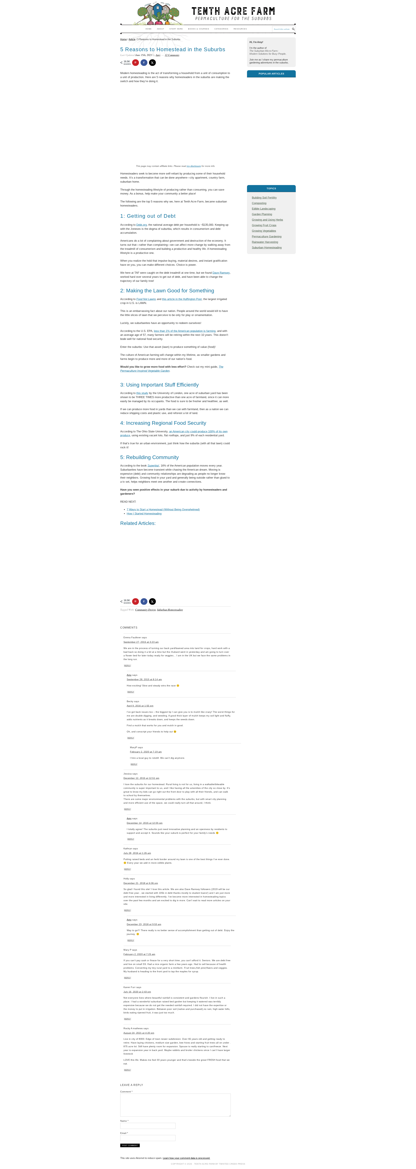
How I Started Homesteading (144, 513)
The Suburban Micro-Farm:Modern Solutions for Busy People (267, 52)
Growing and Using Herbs (267, 219)
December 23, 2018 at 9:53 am (144, 924)
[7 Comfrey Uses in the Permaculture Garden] (271, 163)
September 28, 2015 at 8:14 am (144, 679)
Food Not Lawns (146, 299)
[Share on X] (152, 62)
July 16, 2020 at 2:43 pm (137, 991)
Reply (127, 666)
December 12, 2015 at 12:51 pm (141, 778)
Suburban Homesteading (170, 609)
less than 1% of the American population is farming (184, 331)
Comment (126, 1091)
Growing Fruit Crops (264, 225)
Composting (259, 203)
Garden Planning (262, 214)
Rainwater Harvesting (265, 242)
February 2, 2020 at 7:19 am (146, 751)
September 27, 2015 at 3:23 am (141, 642)
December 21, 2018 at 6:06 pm (141, 883)
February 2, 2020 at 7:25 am (139, 954)
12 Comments (172, 55)
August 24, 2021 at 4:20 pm (139, 1033)
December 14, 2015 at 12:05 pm (145, 823)
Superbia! (153, 465)
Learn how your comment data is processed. (186, 1158)
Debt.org (141, 224)
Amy (129, 675)
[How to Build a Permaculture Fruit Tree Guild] (271, 129)
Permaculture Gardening (266, 236)
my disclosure (194, 166)
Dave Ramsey (221, 272)
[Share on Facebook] (144, 62)
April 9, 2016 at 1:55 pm (140, 705)
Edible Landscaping (263, 208)
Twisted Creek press (232, 1164)
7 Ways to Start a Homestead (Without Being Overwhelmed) (163, 509)
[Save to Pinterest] (135, 62)
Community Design (145, 609)
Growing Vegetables (264, 230)
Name (124, 1121)
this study (142, 393)
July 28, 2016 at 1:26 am (137, 853)
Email (124, 1133)
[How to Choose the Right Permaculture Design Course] (271, 95)
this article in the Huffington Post (182, 299)
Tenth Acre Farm (204, 1164)
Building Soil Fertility (264, 197)
